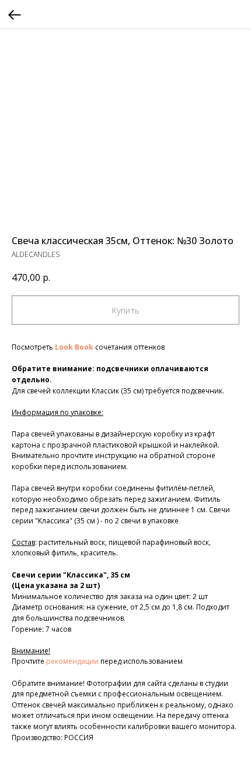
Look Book (74, 347)
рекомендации (72, 661)
